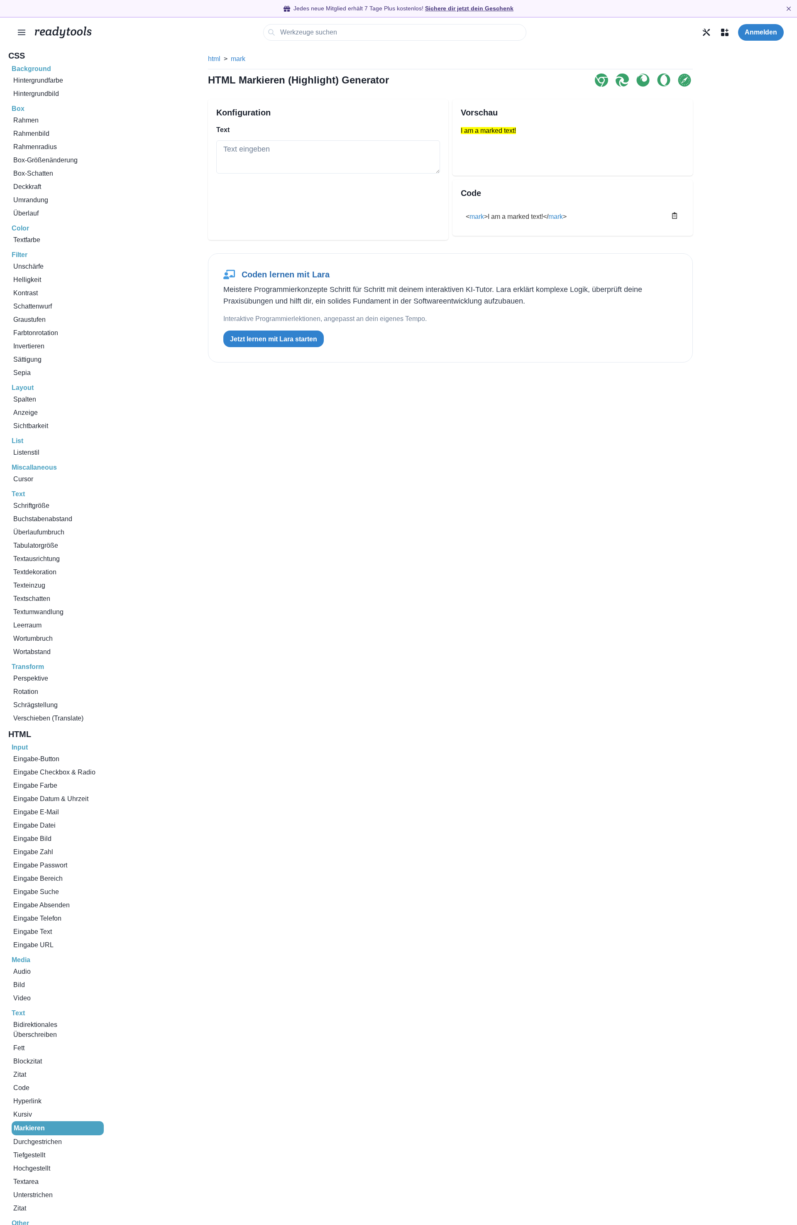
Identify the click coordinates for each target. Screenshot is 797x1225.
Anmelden (761, 32)
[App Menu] (724, 32)
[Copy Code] (675, 215)
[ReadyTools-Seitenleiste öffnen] (21, 32)
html (214, 58)
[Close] (789, 9)
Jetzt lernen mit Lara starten (273, 339)
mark (238, 58)
